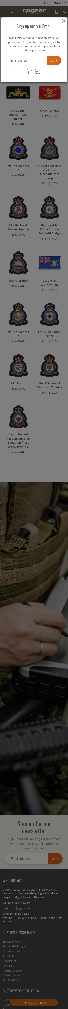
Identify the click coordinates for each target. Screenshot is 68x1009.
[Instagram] (37, 72)
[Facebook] (29, 72)
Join (54, 60)
